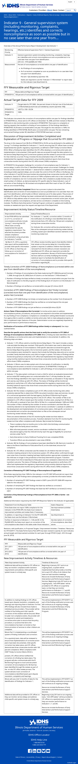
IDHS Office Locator (39, 734)
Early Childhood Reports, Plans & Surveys (46, 15)
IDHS (5, 15)
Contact (61, 10)
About (49, 10)
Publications (21, 15)
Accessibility (30, 757)
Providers (42, 10)
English (70, 2)
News (55, 10)
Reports (29, 15)
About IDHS (12, 15)
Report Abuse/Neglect (49, 757)
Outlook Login (71, 763)
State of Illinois (20, 757)
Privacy (38, 757)
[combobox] (71, 2)
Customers (33, 10)
